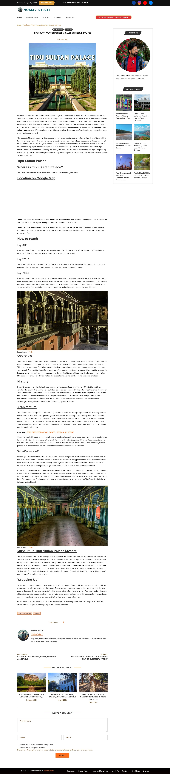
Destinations (32, 17)
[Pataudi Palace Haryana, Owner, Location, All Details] (62, 682)
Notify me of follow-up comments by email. (37, 745)
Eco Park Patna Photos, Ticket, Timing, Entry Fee (123, 116)
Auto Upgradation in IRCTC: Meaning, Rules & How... (82, 3)
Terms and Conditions (100, 771)
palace (37, 613)
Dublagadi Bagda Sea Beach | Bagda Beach (123, 145)
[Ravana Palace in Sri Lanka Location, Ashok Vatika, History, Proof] (31, 682)
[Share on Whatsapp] (72, 622)
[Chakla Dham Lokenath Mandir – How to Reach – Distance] (142, 102)
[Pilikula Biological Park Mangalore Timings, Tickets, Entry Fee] (93, 682)
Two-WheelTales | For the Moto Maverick (114, 17)
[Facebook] (134, 3)
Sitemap (146, 771)
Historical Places (25, 613)
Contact (58, 17)
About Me (70, 17)
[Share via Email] (76, 622)
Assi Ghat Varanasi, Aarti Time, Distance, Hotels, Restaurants (123, 176)
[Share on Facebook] (67, 622)
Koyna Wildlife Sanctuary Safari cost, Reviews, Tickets (140, 146)
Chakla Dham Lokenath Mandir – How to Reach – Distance (141, 117)
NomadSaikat (49, 771)
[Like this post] (64, 622)
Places (46, 17)
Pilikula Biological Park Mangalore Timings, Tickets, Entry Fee (93, 697)
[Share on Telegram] (74, 622)
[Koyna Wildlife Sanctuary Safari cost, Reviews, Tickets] (142, 132)
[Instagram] (139, 3)
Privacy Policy (83, 771)
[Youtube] (145, 3)
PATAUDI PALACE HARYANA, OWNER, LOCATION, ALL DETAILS (50, 432)
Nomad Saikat (37, 630)
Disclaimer (71, 771)
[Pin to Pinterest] (70, 622)
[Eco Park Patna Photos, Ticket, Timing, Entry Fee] (124, 102)
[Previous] (57, 3)
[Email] (151, 3)
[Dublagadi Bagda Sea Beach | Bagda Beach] (124, 132)
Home (19, 17)
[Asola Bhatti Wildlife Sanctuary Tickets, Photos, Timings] (142, 162)
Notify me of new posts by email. (33, 748)
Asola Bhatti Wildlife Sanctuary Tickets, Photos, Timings (142, 175)
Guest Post (135, 771)
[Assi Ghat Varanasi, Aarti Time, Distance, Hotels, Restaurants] (124, 162)
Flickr (31, 352)
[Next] (60, 3)
